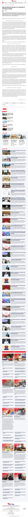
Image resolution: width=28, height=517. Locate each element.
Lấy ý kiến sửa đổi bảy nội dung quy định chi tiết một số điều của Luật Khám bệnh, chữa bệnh (20, 400)
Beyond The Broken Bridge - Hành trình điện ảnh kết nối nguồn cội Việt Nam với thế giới (8, 437)
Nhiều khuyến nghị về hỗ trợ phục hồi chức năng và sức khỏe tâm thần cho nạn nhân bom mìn (20, 368)
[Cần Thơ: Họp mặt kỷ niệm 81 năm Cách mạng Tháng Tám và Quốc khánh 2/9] (6, 241)
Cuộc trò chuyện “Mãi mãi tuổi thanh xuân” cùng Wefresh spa (7, 481)
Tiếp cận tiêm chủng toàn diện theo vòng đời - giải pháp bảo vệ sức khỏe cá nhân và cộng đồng (18, 171)
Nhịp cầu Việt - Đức (14, 168)
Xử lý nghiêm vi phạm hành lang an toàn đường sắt (8, 377)
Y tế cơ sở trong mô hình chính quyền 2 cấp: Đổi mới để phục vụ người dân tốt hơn (22, 141)
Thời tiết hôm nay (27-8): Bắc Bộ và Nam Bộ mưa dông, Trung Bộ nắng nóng (20, 432)
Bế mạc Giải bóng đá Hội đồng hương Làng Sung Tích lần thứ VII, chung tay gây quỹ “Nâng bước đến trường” (18, 232)
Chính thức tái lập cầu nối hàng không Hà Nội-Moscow (8, 368)
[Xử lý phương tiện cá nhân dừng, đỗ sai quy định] (8, 357)
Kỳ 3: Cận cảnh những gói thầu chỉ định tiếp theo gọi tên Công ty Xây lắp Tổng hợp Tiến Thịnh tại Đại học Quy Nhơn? (8, 440)
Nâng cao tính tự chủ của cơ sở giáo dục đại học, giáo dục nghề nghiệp (14, 141)
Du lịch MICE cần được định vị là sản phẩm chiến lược (18, 253)
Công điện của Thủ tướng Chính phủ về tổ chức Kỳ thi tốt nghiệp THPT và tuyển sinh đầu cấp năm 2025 (20, 402)
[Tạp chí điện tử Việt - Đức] (14, 1)
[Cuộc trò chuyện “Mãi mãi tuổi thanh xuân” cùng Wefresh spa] (8, 476)
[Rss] (25, 508)
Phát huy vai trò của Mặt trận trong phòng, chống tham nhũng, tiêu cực (20, 495)
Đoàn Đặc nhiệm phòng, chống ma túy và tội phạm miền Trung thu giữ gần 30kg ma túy (17, 184)
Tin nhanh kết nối (14, 161)
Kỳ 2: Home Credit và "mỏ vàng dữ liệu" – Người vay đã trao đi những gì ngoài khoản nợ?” (7, 416)
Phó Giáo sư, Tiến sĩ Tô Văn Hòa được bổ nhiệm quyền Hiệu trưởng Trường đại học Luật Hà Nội (20, 405)
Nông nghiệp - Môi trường (19, 408)
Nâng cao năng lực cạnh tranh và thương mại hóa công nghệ (8, 432)
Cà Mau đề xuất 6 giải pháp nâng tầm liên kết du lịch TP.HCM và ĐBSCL (18, 157)
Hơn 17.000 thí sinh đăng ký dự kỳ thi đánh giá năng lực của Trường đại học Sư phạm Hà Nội (19, 388)
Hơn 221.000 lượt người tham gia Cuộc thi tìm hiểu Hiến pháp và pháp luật (18, 279)
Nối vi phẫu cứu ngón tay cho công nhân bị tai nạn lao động (20, 397)
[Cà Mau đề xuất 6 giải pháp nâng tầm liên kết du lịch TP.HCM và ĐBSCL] (6, 159)
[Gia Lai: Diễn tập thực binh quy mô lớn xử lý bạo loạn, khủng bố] (6, 152)
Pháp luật (14, 283)
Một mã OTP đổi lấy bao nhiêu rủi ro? (7, 435)
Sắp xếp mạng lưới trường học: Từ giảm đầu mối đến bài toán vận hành (18, 266)
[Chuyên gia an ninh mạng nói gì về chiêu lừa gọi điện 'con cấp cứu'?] (20, 476)
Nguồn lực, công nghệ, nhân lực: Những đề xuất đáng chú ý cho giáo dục (18, 273)
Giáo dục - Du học (14, 250)
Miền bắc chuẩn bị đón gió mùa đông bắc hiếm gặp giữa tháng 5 (8, 397)
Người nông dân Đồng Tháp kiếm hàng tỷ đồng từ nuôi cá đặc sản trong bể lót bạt (8, 492)
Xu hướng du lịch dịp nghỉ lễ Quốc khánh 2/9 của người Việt (5, 141)
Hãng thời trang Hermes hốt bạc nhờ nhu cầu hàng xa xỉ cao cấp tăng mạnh (8, 489)
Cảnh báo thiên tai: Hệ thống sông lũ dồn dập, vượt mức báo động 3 (20, 438)
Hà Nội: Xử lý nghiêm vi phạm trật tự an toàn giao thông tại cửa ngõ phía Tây (8, 374)
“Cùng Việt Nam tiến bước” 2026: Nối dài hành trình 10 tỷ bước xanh (18, 219)
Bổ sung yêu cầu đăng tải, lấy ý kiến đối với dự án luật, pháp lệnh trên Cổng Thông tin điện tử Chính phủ (18, 191)
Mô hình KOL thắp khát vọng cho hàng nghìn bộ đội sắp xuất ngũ (8, 495)
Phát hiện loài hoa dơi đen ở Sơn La (6, 387)
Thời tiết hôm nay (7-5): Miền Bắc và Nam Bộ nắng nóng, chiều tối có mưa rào (8, 402)
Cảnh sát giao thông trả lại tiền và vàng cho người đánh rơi (19, 362)
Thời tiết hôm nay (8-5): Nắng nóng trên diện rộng (8, 400)
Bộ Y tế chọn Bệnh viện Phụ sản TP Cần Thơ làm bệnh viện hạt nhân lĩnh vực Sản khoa (18, 225)
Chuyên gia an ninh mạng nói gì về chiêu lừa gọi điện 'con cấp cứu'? (19, 481)
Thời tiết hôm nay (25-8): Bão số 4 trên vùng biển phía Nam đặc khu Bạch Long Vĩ (20, 441)
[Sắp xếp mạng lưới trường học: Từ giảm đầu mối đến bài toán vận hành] (6, 267)
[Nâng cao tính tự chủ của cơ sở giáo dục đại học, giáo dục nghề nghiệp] (14, 136)
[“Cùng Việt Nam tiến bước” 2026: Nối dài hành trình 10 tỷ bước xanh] (6, 220)
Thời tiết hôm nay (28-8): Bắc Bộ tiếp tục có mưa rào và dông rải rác (19, 416)
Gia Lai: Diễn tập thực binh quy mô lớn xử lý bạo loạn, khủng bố (18, 151)
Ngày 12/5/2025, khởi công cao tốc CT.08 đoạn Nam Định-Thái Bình (8, 371)
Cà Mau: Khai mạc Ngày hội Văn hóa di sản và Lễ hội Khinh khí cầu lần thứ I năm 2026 (18, 206)
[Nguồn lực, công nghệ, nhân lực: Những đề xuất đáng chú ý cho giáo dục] (6, 274)
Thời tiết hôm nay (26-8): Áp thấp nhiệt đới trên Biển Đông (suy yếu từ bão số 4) (20, 435)
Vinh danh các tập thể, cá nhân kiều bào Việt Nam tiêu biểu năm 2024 (20, 374)
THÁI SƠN (5, 10)
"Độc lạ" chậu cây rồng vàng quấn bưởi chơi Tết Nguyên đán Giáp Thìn (8, 498)
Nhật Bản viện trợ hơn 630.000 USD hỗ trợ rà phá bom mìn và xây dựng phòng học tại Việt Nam (20, 371)
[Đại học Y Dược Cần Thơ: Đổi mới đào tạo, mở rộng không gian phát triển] (6, 213)
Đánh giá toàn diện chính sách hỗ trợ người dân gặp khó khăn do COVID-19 (20, 492)
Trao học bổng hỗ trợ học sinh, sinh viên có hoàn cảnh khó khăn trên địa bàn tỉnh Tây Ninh (18, 246)
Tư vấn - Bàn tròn (5, 408)
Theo (22, 99)
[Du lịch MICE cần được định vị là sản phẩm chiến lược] (6, 254)
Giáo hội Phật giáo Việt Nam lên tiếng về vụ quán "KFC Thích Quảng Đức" (20, 489)
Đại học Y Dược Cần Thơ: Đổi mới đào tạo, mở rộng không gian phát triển (17, 212)
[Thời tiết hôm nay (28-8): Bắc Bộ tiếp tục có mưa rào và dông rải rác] (20, 411)
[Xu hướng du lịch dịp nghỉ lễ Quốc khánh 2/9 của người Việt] (6, 136)
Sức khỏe (14, 229)
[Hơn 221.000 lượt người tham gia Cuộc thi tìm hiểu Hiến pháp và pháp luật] (6, 280)
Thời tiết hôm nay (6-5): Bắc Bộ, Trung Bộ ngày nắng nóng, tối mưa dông (8, 405)
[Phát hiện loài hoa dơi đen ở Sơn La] (8, 383)
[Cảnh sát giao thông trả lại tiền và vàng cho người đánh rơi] (20, 357)
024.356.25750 (12, 512)
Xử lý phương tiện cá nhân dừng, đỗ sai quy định (7, 362)
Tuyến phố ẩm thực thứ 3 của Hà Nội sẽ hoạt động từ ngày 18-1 (20, 377)
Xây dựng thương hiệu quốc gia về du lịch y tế (20, 470)
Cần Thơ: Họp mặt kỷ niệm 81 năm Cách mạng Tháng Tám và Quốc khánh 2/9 (18, 240)
